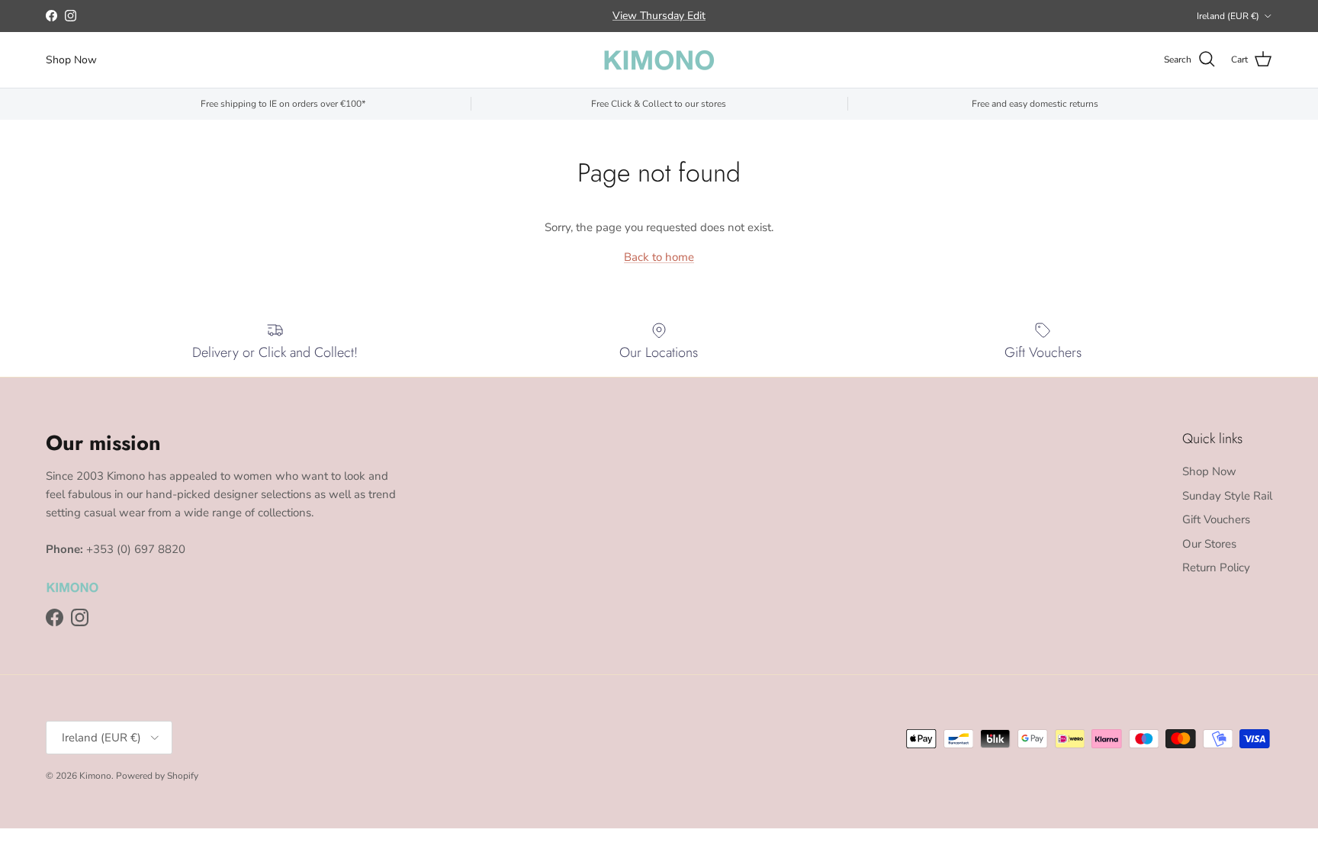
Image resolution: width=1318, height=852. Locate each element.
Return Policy (1216, 567)
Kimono (95, 776)
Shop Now (71, 60)
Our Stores (1209, 543)
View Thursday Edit (659, 15)
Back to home (659, 257)
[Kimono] (659, 59)
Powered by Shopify (157, 776)
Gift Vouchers (1216, 519)
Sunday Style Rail (1227, 495)
